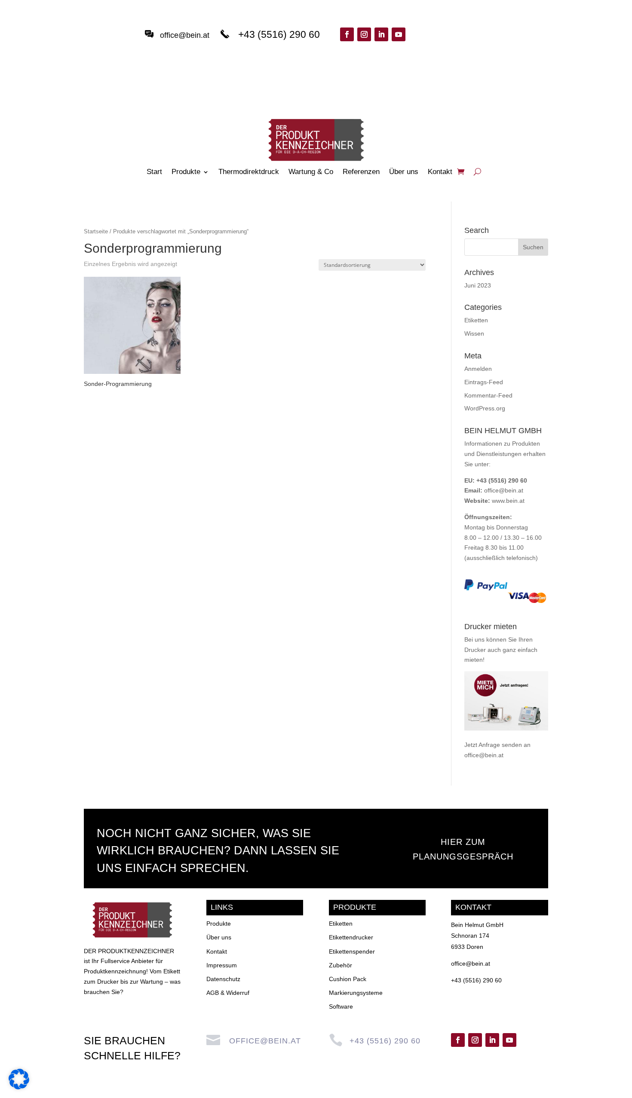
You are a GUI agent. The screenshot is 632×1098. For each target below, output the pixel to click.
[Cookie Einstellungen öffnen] (19, 1087)
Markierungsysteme (356, 992)
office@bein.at (184, 35)
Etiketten (476, 320)
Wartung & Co (310, 172)
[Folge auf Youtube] (398, 34)
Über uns (403, 172)
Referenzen (361, 172)
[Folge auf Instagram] (364, 34)
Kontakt (440, 172)
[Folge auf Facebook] (347, 34)
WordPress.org (484, 408)
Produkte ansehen (457, 44)
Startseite (96, 231)
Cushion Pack (347, 979)
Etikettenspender (352, 951)
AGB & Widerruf (227, 992)
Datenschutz (223, 979)
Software (341, 1006)
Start (154, 172)
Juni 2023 (477, 285)
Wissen (474, 333)
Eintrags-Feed (483, 382)
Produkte (186, 172)
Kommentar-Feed (488, 395)
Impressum (221, 965)
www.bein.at (508, 500)
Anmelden (478, 368)
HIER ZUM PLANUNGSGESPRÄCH (463, 849)
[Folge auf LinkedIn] (381, 34)
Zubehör (340, 965)
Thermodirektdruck (248, 172)
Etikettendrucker (351, 937)
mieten (473, 659)
